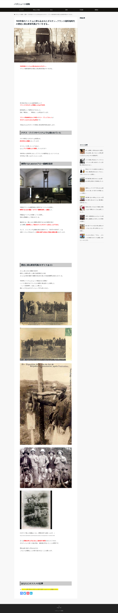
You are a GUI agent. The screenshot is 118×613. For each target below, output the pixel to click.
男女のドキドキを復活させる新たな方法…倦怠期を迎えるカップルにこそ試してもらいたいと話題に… (91, 171)
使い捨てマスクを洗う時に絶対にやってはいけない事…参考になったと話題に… (91, 228)
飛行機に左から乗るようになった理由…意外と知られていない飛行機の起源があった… (91, 200)
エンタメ (21, 9)
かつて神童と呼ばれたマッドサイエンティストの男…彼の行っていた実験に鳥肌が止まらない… (91, 162)
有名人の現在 (36, 9)
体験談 (96, 9)
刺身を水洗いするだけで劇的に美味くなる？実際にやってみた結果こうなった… (91, 209)
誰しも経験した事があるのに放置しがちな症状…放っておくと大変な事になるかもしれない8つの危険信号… (91, 153)
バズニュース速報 (22, 4)
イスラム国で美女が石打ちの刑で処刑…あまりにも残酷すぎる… (40, 589)
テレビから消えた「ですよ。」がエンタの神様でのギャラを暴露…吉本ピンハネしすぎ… (91, 237)
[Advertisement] (46, 88)
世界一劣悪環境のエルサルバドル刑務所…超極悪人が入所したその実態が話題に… (91, 219)
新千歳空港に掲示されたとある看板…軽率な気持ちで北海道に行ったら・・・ (91, 181)
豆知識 (81, 9)
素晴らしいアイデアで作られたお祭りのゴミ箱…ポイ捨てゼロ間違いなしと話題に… (91, 190)
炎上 (51, 9)
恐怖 (66, 9)
